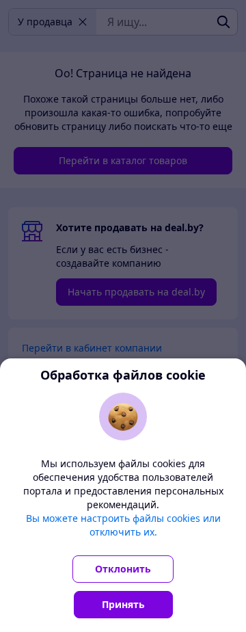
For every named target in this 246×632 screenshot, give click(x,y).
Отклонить (123, 568)
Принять (123, 604)
